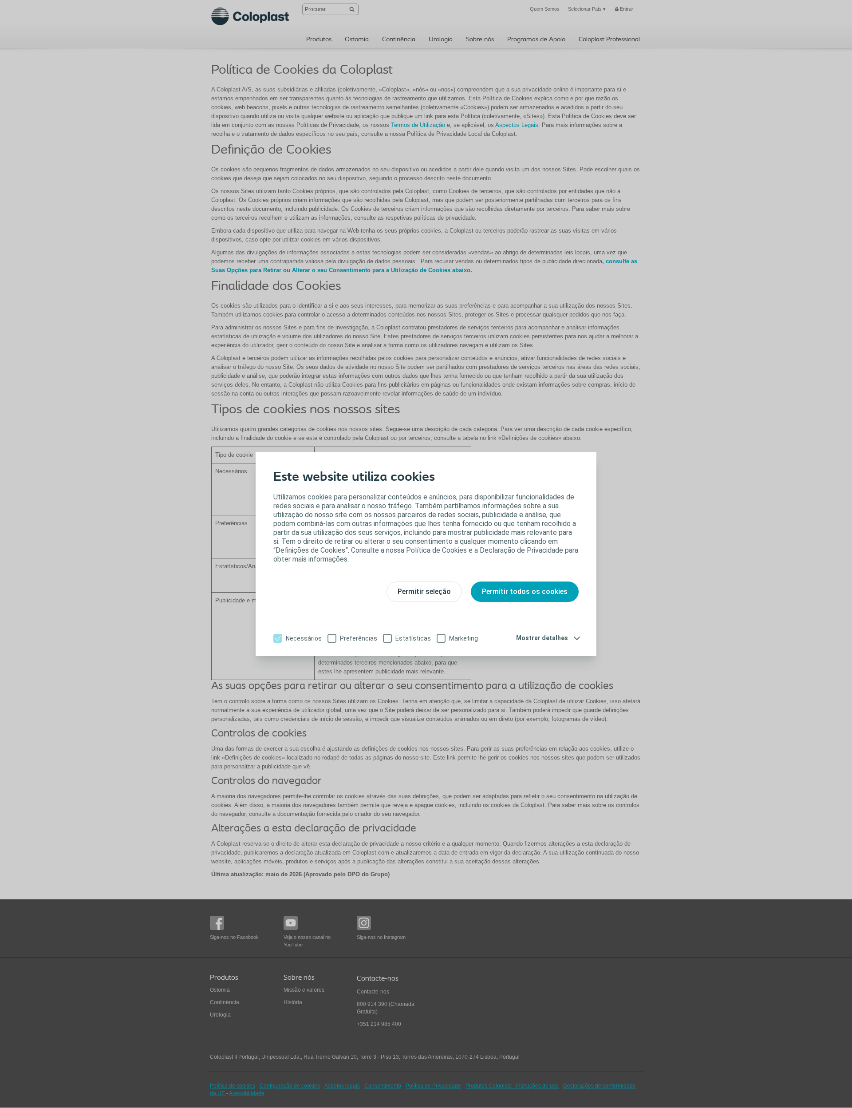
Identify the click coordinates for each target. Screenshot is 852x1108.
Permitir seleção (424, 591)
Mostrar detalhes (542, 637)
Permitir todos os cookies (525, 591)
